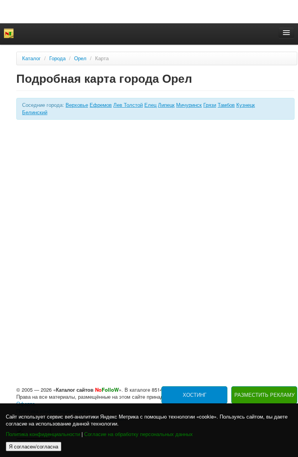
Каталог (31, 58)
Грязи (209, 105)
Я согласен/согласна (33, 446)
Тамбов (226, 105)
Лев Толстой (128, 105)
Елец (150, 105)
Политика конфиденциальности (43, 434)
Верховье (77, 105)
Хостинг (194, 395)
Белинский (34, 112)
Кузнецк (245, 105)
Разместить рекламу (264, 395)
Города (57, 58)
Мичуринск (189, 105)
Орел (80, 58)
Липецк (166, 105)
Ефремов (101, 105)
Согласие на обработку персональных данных (138, 434)
